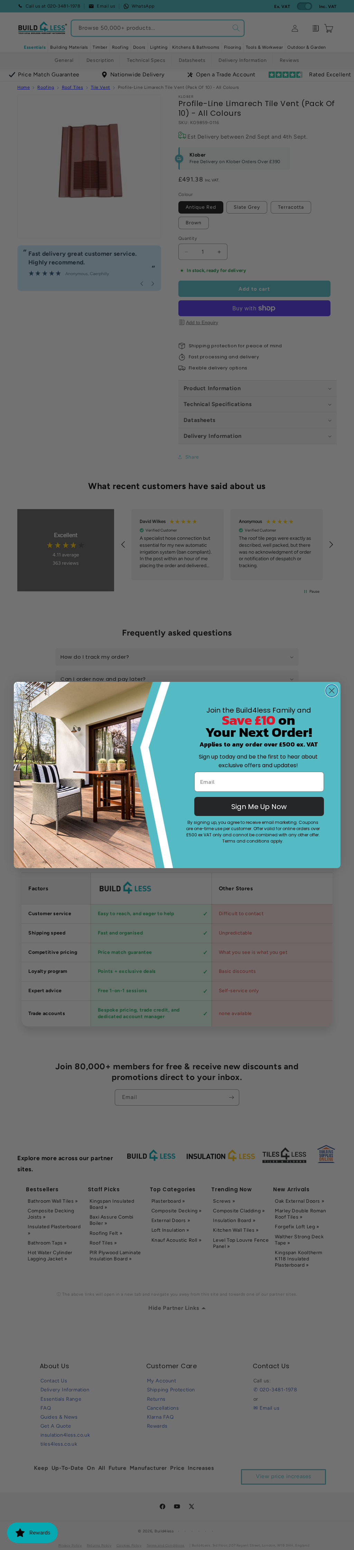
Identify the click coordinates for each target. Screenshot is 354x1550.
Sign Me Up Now (259, 806)
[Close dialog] (332, 691)
